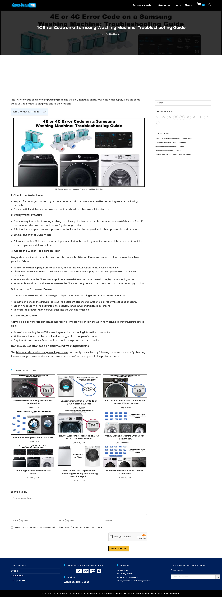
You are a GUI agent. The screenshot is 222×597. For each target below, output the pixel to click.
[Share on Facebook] (163, 117)
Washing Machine (113, 34)
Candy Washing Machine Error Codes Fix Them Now (124, 437)
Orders (14, 570)
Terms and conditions (129, 577)
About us (124, 570)
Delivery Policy (115, 593)
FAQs (103, 593)
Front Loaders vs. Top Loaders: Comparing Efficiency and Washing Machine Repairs (79, 473)
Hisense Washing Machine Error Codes (33, 437)
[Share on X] (157, 117)
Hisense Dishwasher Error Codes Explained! (173, 155)
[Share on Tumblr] (200, 117)
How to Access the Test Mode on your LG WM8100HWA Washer (79, 437)
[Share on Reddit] (194, 117)
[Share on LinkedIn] (175, 117)
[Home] (102, 34)
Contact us (178, 570)
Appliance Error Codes (76, 581)
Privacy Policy (126, 574)
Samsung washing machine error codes (33, 472)
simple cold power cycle (26, 321)
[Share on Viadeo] (206, 117)
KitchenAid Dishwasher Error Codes (169, 146)
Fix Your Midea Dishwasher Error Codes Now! (173, 138)
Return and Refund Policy (136, 593)
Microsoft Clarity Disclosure (165, 593)
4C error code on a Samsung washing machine (42, 352)
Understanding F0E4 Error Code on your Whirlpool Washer (79, 402)
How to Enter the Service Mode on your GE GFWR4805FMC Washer (124, 402)
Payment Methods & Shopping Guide (135, 581)
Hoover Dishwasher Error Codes (168, 151)
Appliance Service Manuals (85, 593)
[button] (209, 5)
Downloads (17, 575)
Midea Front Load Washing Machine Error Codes (125, 472)
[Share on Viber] (182, 117)
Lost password (19, 580)
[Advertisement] (111, 75)
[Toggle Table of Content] (43, 112)
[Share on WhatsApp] (157, 123)
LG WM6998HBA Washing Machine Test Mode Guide (33, 402)
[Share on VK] (188, 117)
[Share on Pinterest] (169, 117)
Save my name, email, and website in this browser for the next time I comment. (59, 527)
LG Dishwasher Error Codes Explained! (170, 142)
